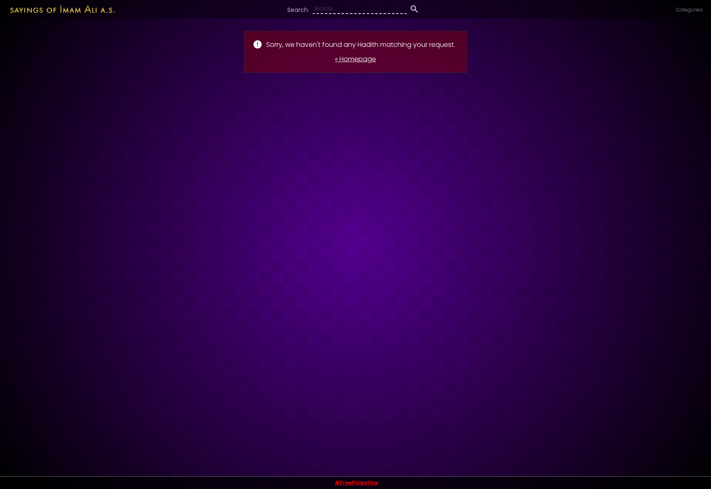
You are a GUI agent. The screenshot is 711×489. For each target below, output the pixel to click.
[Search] (414, 10)
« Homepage (355, 59)
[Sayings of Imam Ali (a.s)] (58, 9)
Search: (298, 10)
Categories (689, 9)
